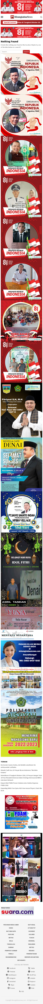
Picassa (12, 988)
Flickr (32, 988)
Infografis (21, 960)
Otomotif (31, 928)
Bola (11, 941)
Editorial (31, 925)
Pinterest (12, 972)
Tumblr (33, 972)
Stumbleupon (12, 975)
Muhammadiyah (11, 957)
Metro (11, 938)
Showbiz (31, 931)
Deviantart (12, 981)
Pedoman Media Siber (11, 925)
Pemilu (10, 954)
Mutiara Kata (11, 931)
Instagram (12, 978)
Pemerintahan (31, 954)
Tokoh (31, 938)
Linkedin (32, 978)
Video (11, 928)
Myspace (32, 981)
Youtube (32, 985)
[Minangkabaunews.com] (21, 17)
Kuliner (32, 934)
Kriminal (31, 941)
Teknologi (11, 944)
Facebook (12, 968)
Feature (11, 934)
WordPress (33, 975)
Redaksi (31, 951)
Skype (12, 985)
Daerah (11, 947)
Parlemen (31, 944)
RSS (23, 991)
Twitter (33, 968)
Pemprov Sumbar (11, 951)
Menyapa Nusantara (32, 957)
